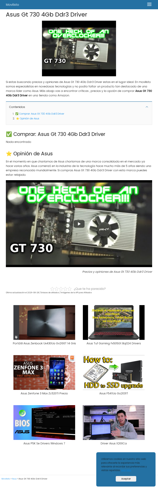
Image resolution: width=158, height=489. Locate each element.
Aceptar (126, 478)
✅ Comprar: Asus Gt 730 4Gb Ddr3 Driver (39, 113)
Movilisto (12, 4)
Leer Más (126, 470)
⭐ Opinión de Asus (27, 118)
